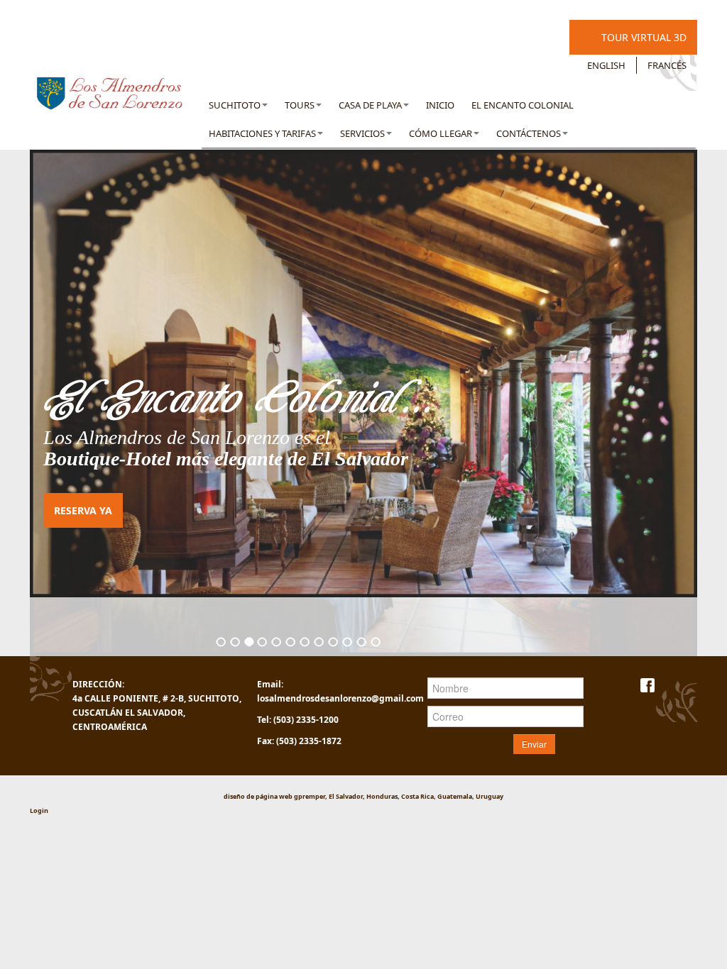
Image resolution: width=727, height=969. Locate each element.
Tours (300, 105)
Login (39, 810)
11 (362, 642)
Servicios (362, 133)
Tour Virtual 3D (644, 37)
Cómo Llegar (440, 133)
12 (376, 642)
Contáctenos (528, 133)
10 (348, 642)
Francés (667, 65)
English (606, 65)
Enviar (534, 744)
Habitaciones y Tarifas (262, 133)
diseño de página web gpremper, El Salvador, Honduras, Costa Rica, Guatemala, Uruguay (363, 796)
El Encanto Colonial (522, 105)
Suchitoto (235, 105)
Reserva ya (83, 510)
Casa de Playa (370, 105)
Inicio (440, 105)
